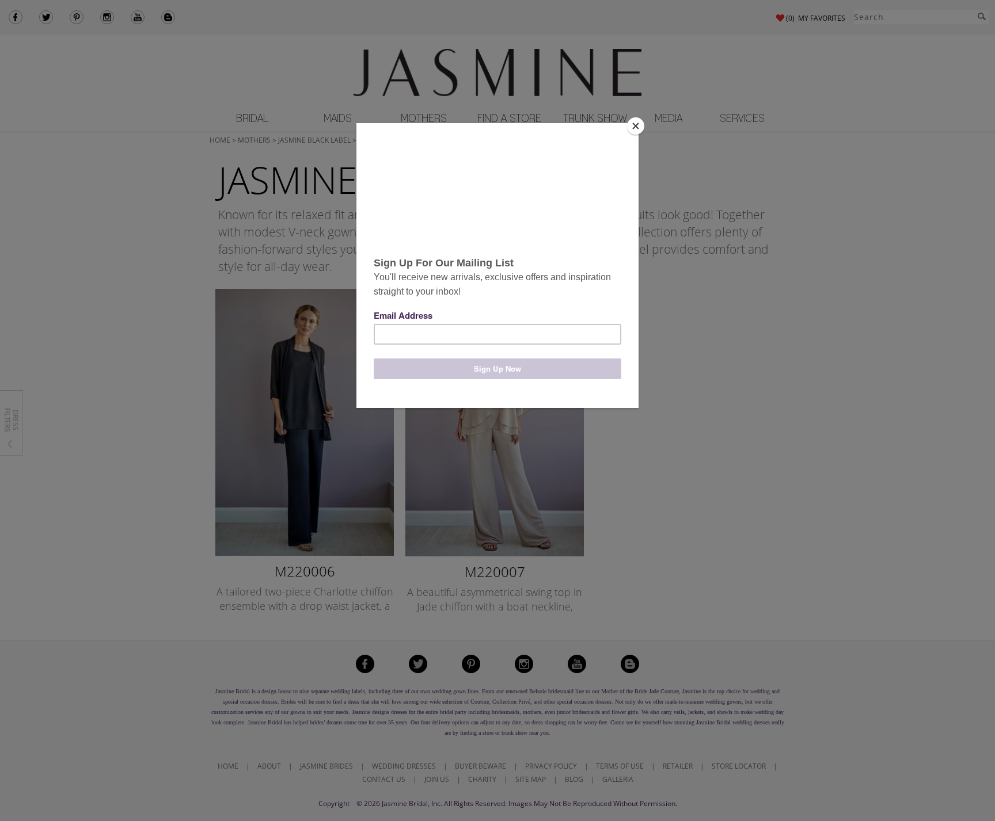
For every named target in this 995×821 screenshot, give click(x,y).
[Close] (635, 126)
